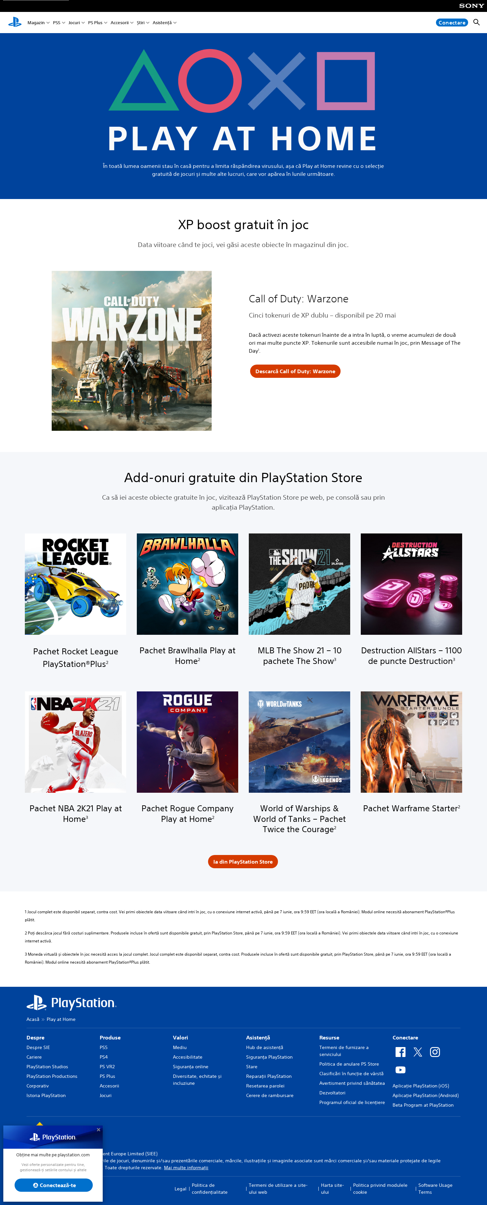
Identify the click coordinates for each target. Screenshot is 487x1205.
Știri (140, 22)
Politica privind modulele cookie (380, 1188)
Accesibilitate (187, 1057)
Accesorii (120, 22)
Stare (251, 1067)
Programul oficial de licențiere (352, 1102)
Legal (181, 1189)
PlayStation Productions (52, 1076)
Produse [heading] (110, 1037)
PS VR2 (107, 1067)
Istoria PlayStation (46, 1095)
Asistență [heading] (258, 1037)
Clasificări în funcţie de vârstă (351, 1074)
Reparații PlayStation (269, 1076)
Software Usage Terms (435, 1188)
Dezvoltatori (332, 1093)
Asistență (162, 22)
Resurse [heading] (329, 1037)
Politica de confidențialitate (210, 1188)
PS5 (56, 22)
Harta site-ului (332, 1188)
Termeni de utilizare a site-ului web (278, 1188)
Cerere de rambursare (270, 1095)
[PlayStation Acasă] (15, 22)
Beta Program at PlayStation (423, 1105)
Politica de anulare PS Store (349, 1064)
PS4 (104, 1057)
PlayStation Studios (47, 1067)
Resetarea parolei (265, 1086)
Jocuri (74, 22)
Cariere (34, 1057)
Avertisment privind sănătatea (352, 1083)
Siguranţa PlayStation (269, 1057)
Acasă (33, 1019)
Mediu (180, 1047)
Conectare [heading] (405, 1037)
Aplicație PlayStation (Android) (426, 1095)
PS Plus (95, 22)
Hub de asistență (264, 1047)
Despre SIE (38, 1047)
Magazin (36, 22)
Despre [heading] (35, 1037)
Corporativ (38, 1086)
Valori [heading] (180, 1037)
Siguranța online (190, 1067)
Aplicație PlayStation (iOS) (421, 1086)
